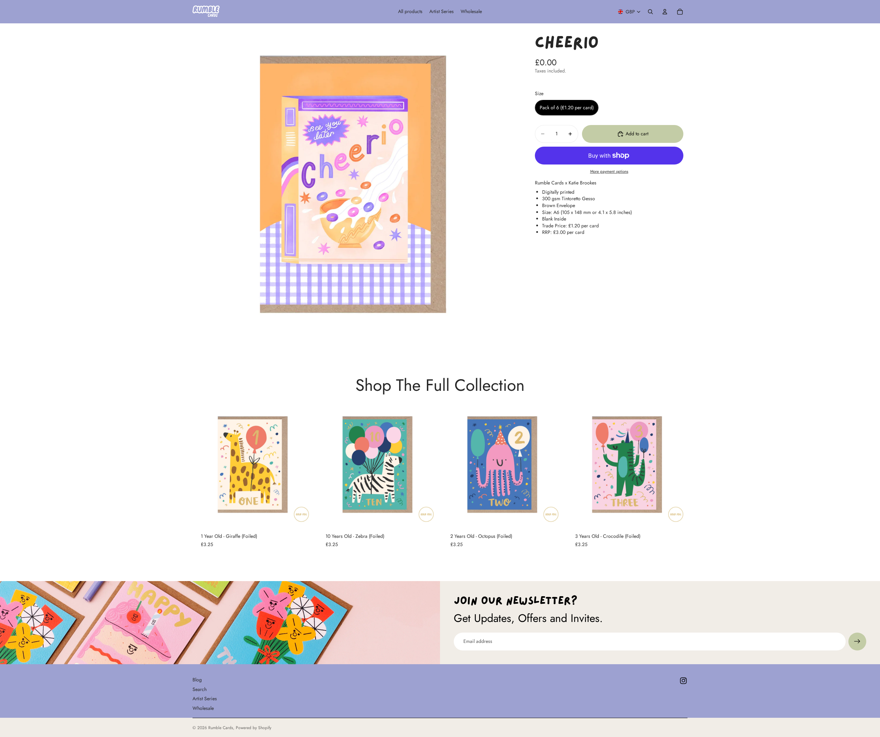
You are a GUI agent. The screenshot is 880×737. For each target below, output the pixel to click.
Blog (197, 679)
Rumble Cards (220, 728)
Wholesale (203, 708)
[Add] (302, 514)
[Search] (650, 11)
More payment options (609, 171)
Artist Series (204, 698)
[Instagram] (683, 681)
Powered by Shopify (253, 728)
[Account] (664, 11)
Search (199, 688)
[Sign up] (857, 641)
